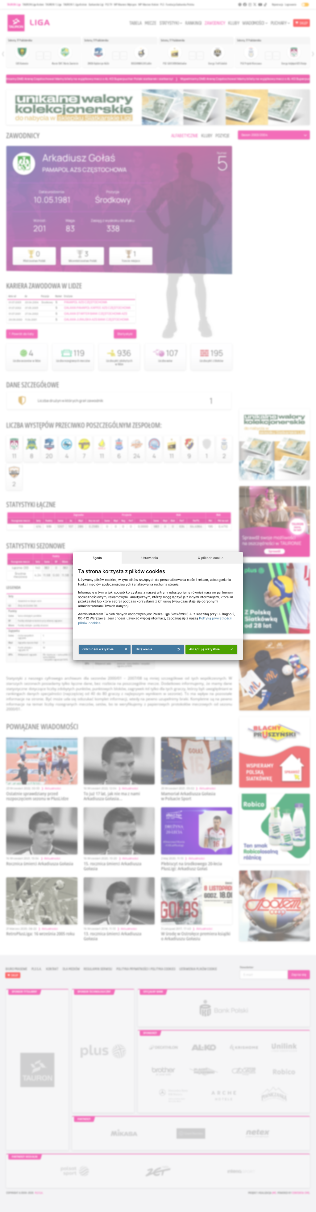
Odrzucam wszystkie (98, 649)
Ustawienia (149, 558)
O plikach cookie (210, 558)
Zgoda (97, 558)
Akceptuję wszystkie (204, 649)
